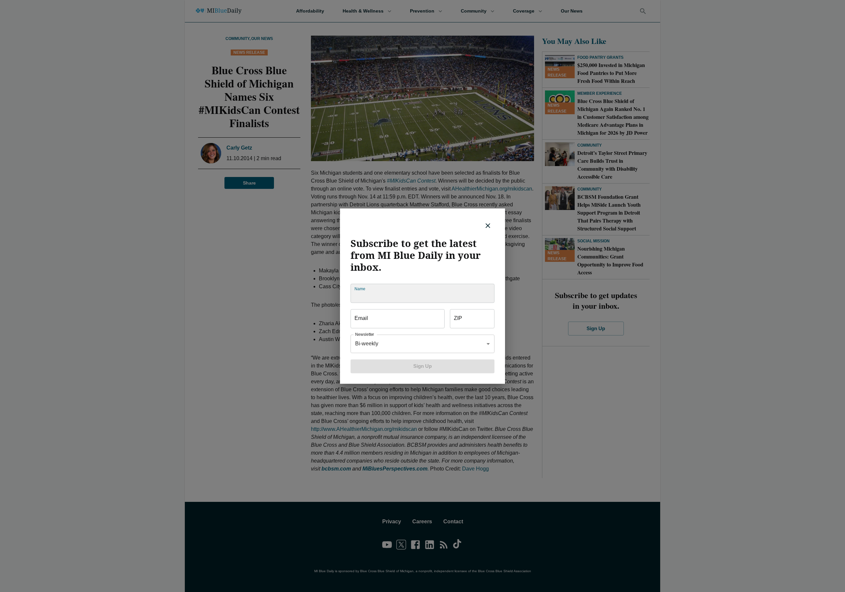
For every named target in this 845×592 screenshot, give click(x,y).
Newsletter (364, 334)
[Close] (487, 225)
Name (360, 289)
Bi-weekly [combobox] (366, 343)
